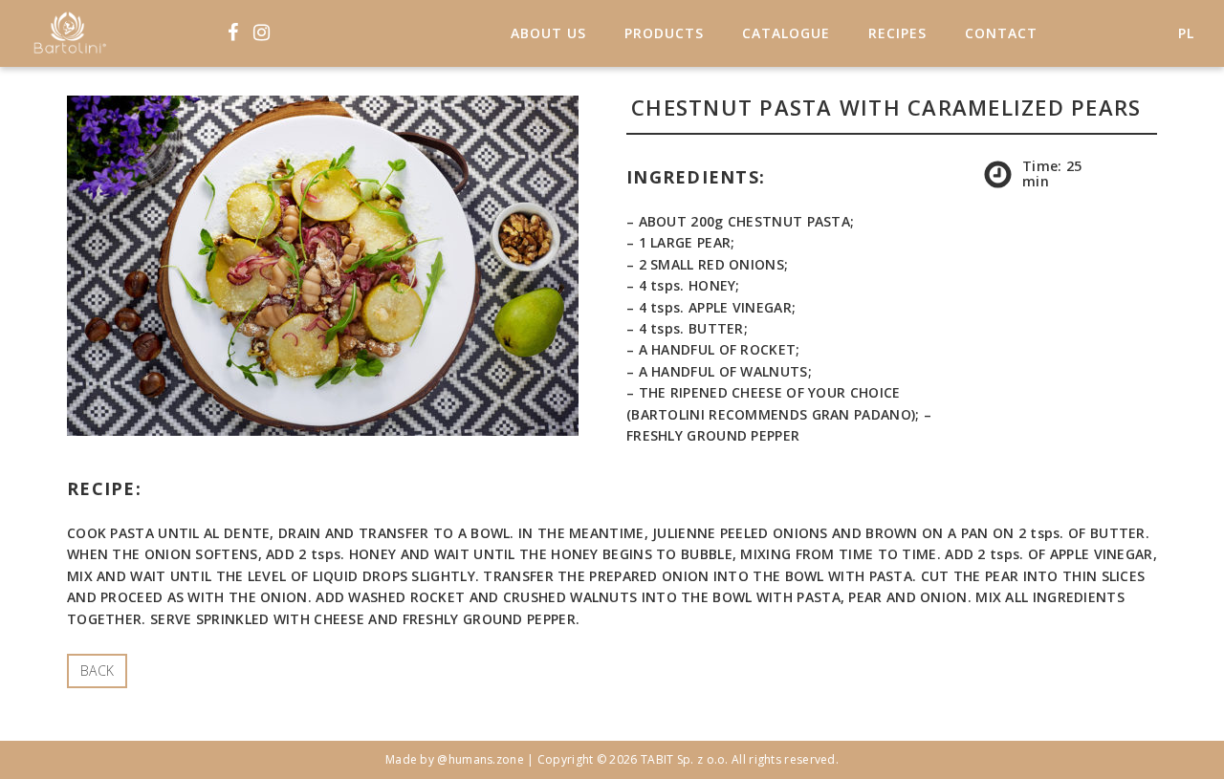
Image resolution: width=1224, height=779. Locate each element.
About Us (548, 33)
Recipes (897, 33)
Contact (1001, 33)
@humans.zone (480, 759)
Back (97, 670)
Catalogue (786, 33)
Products (664, 33)
